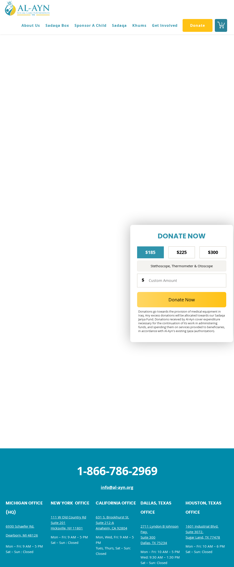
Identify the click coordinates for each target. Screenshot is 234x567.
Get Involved (165, 25)
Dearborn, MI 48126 (22, 535)
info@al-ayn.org (117, 487)
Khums (139, 25)
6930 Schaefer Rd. (20, 526)
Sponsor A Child (90, 25)
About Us (30, 25)
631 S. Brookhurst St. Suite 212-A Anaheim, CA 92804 (112, 522)
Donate (197, 25)
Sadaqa (119, 25)
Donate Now (181, 300)
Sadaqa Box (57, 25)
